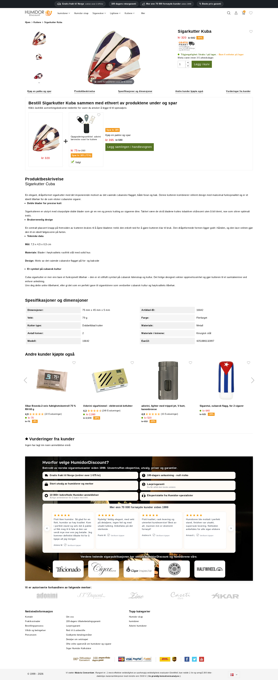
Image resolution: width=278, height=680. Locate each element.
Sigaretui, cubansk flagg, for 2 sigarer (222, 405)
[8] (97, 411)
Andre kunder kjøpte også (189, 91)
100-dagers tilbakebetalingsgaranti (83, 621)
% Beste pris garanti (210, 4)
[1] (30, 414)
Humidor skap (136, 617)
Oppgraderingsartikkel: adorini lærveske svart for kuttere (86, 138)
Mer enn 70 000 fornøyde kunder (168, 4)
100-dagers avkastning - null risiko (167, 475)
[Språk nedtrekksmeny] (233, 675)
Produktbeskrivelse (84, 91)
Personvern (31, 635)
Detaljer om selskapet (77, 639)
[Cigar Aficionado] (68, 569)
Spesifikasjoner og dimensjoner (135, 91)
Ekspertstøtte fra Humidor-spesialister (170, 495)
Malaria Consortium (84, 673)
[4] (39, 414)
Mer (143, 13)
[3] (36, 414)
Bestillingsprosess (34, 626)
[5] (42, 414)
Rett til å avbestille (75, 630)
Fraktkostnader (32, 621)
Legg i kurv (202, 64)
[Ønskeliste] (251, 14)
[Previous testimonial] (47, 528)
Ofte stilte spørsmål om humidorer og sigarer (88, 644)
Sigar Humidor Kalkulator (78, 648)
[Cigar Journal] (103, 569)
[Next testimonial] (231, 528)
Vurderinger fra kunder (238, 91)
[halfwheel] (209, 569)
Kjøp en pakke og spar (39, 91)
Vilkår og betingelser (35, 630)
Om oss (70, 617)
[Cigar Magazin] (174, 569)
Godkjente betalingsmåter (79, 635)
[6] (94, 411)
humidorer (134, 621)
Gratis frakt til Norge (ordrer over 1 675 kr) (75, 475)
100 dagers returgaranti (123, 4)
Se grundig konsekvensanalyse (164, 676)
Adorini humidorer (138, 626)
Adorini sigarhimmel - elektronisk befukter (108, 405)
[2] (33, 414)
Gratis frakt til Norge (82, 4)
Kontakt (29, 617)
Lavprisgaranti (155, 484)
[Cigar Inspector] (139, 569)
